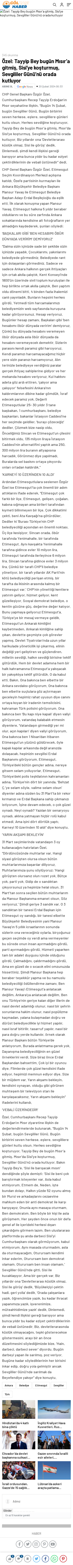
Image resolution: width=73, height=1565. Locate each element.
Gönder (7, 1510)
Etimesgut (41, 1385)
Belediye (24, 1385)
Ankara (9, 1385)
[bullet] (27, 1511)
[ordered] (24, 1511)
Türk (7, 1394)
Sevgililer (59, 1385)
